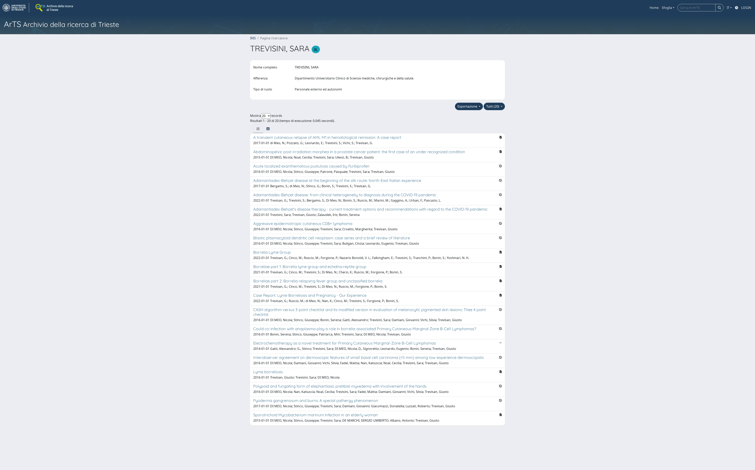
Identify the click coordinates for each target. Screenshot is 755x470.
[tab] (258, 129)
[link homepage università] (54, 7)
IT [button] (728, 8)
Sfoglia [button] (667, 8)
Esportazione (468, 106)
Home (654, 8)
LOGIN (746, 8)
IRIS (253, 38)
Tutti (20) (493, 106)
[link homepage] (15, 7)
